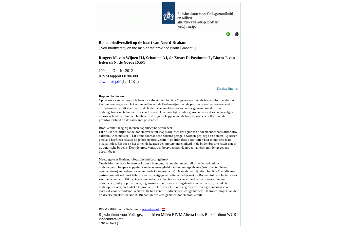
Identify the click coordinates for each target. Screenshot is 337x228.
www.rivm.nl (151, 209)
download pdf (109, 81)
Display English (228, 88)
